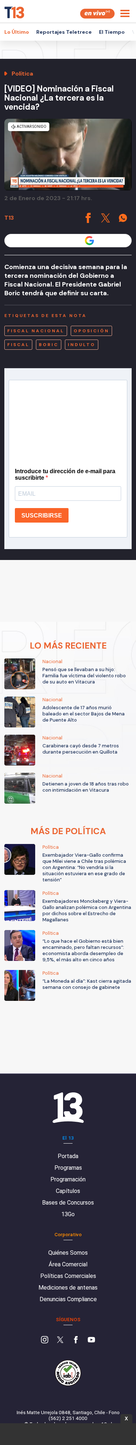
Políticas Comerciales (68, 1276)
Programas (68, 1167)
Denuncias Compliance (68, 1299)
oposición (91, 331)
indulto (81, 345)
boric (48, 345)
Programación (68, 1179)
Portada (68, 1156)
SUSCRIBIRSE (41, 515)
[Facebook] (76, 1340)
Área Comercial (68, 1264)
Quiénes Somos (68, 1252)
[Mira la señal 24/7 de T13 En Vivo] (97, 14)
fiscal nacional (35, 331)
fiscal (18, 345)
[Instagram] (44, 1340)
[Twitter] (60, 1340)
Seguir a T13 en (62, 241)
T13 (9, 218)
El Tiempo (112, 32)
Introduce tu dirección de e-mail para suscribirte (65, 474)
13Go (68, 1214)
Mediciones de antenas (68, 1287)
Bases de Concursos (68, 1202)
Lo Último (16, 32)
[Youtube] (91, 1340)
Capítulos (68, 1191)
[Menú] (125, 13)
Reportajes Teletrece (64, 32)
